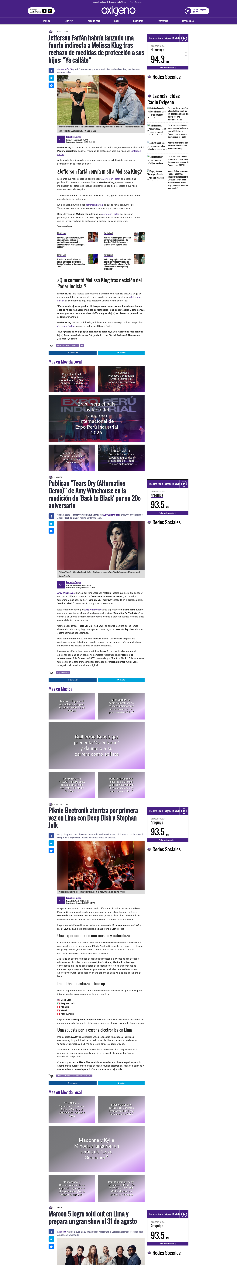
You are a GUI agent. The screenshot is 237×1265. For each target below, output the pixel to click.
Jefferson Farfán (65, 69)
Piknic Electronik (63, 1076)
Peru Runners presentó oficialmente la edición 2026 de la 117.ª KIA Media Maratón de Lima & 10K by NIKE (121, 1188)
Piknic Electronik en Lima (81, 1076)
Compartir (74, 353)
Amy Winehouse (111, 514)
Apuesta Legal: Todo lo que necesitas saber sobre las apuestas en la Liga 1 (178, 145)
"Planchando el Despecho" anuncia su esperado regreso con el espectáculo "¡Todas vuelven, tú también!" (121, 458)
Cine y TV (69, 21)
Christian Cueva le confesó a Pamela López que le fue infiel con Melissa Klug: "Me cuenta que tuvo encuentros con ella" (178, 114)
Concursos (138, 21)
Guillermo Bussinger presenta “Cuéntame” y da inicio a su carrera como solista (96, 745)
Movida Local (62, 32)
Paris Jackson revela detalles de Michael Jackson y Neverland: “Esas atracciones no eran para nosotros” (121, 785)
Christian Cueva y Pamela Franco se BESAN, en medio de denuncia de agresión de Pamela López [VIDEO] (178, 161)
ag (82, 345)
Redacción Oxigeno (73, 136)
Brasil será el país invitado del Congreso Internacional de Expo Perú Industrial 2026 (96, 418)
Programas (163, 21)
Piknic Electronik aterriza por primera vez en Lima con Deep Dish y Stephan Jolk (71, 379)
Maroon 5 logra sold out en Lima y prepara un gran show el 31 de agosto (72, 706)
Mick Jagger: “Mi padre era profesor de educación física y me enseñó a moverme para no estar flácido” (121, 706)
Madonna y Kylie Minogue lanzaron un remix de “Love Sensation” (72, 457)
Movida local (94, 21)
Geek (116, 21)
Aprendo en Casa (99, 2)
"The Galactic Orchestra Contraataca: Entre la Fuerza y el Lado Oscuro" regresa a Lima (121, 379)
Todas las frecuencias (167, 67)
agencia (75, 345)
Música (46, 21)
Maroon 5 (62, 1231)
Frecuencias (188, 21)
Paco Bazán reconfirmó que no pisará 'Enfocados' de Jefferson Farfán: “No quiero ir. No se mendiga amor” (71, 263)
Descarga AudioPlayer (117, 2)
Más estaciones (136, 2)
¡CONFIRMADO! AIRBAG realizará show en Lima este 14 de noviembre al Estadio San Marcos (72, 785)
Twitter (122, 353)
